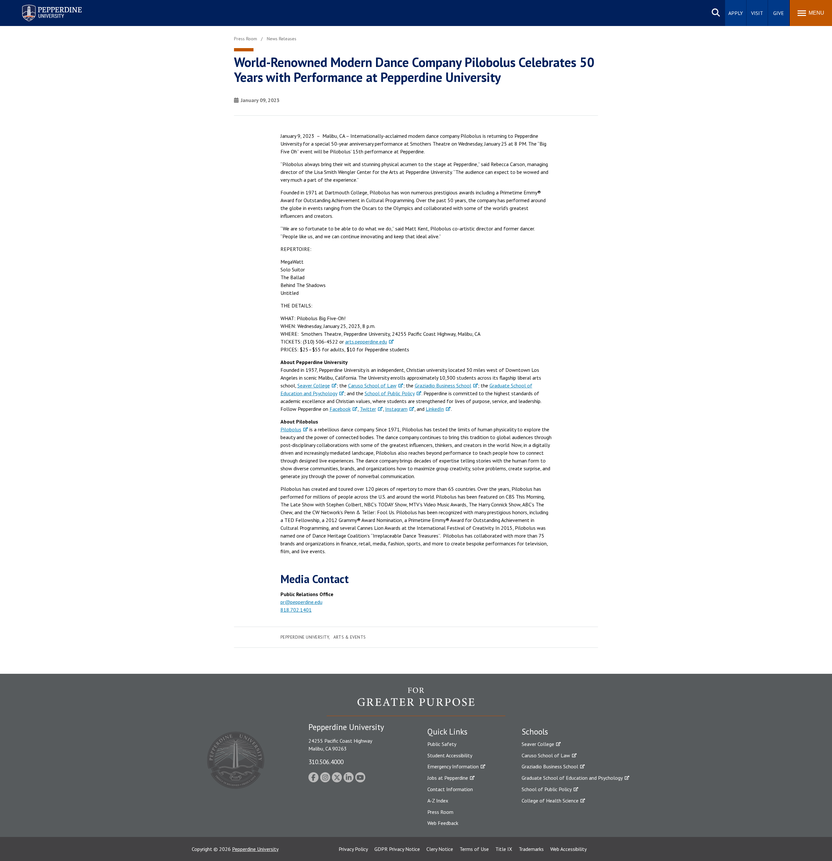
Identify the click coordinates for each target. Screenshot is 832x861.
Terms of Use (474, 849)
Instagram (396, 409)
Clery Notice (439, 849)
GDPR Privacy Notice (397, 849)
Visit (757, 13)
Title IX (503, 849)
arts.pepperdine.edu (366, 341)
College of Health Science (550, 800)
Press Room (440, 812)
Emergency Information (453, 766)
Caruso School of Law (372, 385)
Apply (735, 13)
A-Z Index (437, 800)
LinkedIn (435, 409)
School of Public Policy (390, 393)
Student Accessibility (449, 755)
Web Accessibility (568, 849)
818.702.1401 (296, 610)
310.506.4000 (326, 762)
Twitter (368, 409)
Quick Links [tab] (447, 731)
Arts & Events (349, 637)
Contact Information (450, 789)
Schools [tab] (535, 731)
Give (778, 13)
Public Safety (441, 744)
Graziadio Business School (443, 385)
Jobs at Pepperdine (447, 778)
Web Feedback (442, 823)
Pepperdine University (44, 6)
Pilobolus (290, 429)
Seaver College (313, 385)
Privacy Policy (353, 849)
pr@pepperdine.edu (301, 602)
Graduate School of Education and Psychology (572, 778)
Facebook (340, 409)
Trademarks (531, 849)
